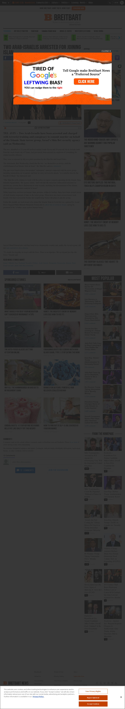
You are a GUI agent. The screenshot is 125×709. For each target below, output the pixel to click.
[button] (62, 354)
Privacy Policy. (38, 696)
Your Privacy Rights (93, 691)
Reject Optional (93, 698)
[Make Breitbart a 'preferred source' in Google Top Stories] (62, 77)
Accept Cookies (93, 704)
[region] (62, 697)
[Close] (121, 697)
